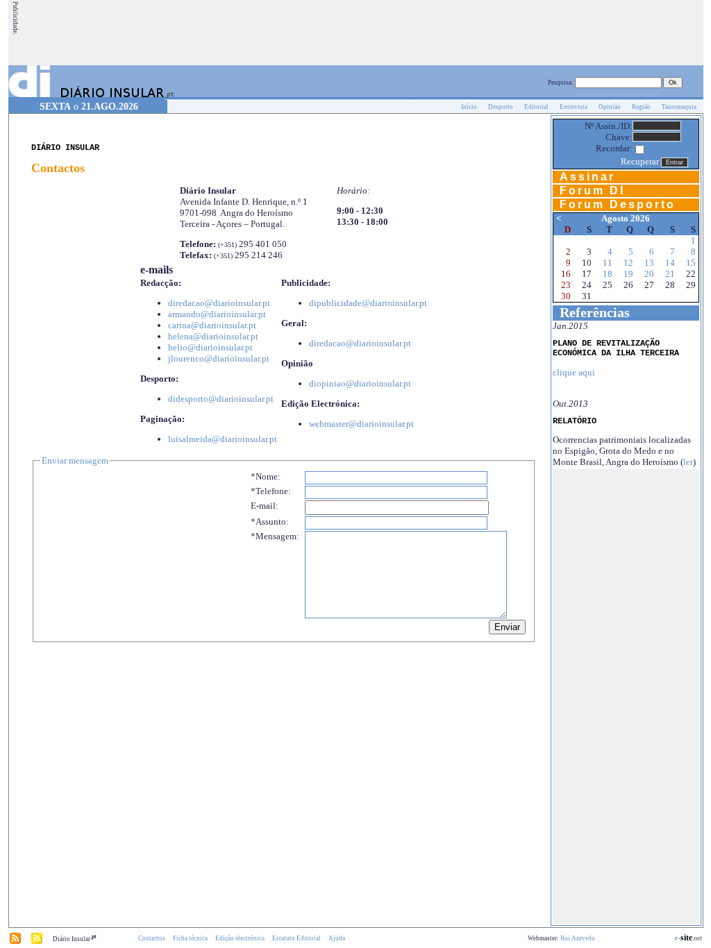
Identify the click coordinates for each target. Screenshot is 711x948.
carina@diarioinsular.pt (212, 325)
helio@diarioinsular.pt (210, 347)
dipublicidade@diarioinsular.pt (368, 303)
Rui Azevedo (577, 938)
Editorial (536, 106)
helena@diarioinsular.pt (213, 336)
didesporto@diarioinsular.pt (221, 398)
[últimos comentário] (36, 941)
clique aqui (574, 372)
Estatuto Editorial (296, 938)
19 (628, 274)
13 (649, 262)
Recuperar (640, 161)
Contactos (151, 938)
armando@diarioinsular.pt (217, 314)
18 (607, 274)
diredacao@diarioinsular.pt (219, 303)
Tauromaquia (679, 106)
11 (607, 262)
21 (670, 274)
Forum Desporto (618, 204)
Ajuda (336, 938)
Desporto (500, 106)
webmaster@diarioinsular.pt (361, 423)
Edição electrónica (240, 938)
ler (688, 462)
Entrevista (573, 106)
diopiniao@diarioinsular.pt (360, 383)
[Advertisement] (449, 32)
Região (641, 106)
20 (649, 274)
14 (670, 262)
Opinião (610, 106)
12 (628, 262)
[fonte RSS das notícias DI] (15, 941)
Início (469, 106)
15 (691, 262)
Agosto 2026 (625, 218)
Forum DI (592, 190)
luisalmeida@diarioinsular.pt (222, 439)
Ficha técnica (190, 938)
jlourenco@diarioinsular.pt (218, 358)
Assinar (587, 177)
